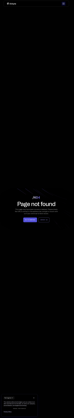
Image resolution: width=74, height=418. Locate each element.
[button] (64, 4)
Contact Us (43, 220)
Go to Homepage (30, 220)
